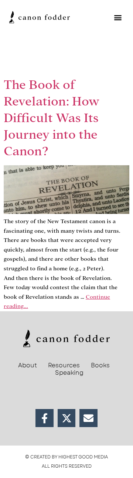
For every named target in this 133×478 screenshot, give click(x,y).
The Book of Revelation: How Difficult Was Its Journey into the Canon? (51, 117)
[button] (118, 17)
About (27, 365)
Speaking (69, 373)
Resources (64, 365)
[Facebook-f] (44, 418)
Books (100, 365)
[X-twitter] (67, 418)
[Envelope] (88, 418)
